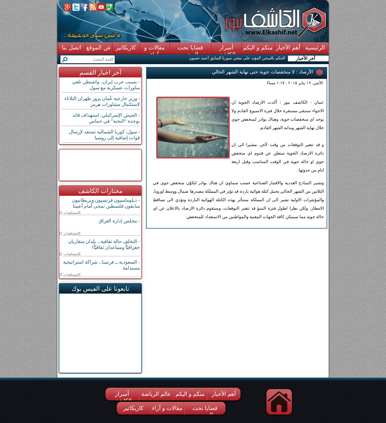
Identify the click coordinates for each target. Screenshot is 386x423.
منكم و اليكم (190, 394)
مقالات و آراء (167, 408)
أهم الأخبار (224, 394)
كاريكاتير (133, 408)
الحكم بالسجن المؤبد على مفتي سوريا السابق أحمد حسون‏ (237, 58)
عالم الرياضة (156, 394)
